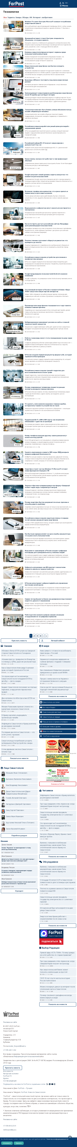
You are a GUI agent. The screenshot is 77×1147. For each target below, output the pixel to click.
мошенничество (14, 331)
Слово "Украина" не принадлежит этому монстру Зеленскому (16, 848)
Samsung (17, 102)
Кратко (6, 1078)
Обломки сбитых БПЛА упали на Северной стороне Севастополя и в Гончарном (18, 652)
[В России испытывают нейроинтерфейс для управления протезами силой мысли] (13, 583)
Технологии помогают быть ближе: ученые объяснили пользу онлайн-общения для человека (48, 110)
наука (18, 135)
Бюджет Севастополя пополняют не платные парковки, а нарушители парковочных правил (19, 689)
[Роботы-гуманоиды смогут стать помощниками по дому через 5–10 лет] (13, 338)
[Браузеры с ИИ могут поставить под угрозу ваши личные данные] (13, 80)
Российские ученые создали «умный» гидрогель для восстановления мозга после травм (44, 371)
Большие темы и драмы (52, 726)
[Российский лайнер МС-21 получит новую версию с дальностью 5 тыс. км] (13, 143)
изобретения (47, 17)
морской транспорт (12, 495)
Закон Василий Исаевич (15, 829)
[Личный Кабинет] (60, 3)
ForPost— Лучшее (25, 1088)
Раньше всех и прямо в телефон (55, 722)
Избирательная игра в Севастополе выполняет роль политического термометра (19, 882)
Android (17, 283)
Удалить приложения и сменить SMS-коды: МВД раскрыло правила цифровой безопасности (47, 453)
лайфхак (17, 75)
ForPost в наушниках (51, 736)
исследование (15, 119)
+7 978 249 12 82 (9, 1050)
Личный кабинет (58, 641)
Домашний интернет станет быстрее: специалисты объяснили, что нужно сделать (44, 39)
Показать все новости (19, 758)
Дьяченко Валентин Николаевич (18, 779)
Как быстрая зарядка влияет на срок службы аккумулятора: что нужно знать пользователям (48, 535)
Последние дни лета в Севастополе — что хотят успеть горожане (18, 733)
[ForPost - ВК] (50, 1084)
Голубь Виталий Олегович (16, 798)
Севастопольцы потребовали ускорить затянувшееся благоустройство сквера (17, 742)
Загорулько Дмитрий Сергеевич (18, 804)
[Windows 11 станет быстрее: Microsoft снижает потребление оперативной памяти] (13, 22)
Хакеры (18, 17)
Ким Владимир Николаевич (16, 785)
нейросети (16, 217)
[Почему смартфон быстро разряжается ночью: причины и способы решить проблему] (13, 503)
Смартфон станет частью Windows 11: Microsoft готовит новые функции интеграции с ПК (46, 470)
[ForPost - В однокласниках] (55, 1084)
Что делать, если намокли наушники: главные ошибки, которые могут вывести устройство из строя (45, 405)
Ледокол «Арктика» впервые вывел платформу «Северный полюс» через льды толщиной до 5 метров (47, 486)
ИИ (30, 17)
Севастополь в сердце (51, 717)
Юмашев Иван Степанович (16, 773)
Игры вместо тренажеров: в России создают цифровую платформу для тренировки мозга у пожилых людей (46, 551)
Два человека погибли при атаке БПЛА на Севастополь (18, 699)
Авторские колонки (10, 1073)
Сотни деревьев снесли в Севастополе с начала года (17, 750)
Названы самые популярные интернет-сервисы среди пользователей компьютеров (45, 53)
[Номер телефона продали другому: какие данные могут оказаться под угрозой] (13, 436)
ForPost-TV (7, 1076)
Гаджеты (11, 17)
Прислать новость (19, 641)
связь (18, 445)
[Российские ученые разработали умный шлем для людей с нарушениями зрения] (13, 127)
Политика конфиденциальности (57, 1139)
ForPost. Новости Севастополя (33, 1092)
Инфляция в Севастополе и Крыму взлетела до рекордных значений (19, 725)
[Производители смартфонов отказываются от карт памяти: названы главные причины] (13, 306)
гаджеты (17, 413)
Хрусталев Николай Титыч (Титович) (20, 822)
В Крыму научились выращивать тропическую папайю (14, 716)
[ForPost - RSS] (47, 1084)
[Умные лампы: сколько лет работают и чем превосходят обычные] (13, 159)
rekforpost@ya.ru (9, 1130)
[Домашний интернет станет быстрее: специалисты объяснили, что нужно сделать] (13, 39)
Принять (19, 1143)
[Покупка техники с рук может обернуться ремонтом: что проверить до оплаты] (13, 241)
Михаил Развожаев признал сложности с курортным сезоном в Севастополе (18, 708)
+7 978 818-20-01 (9, 1126)
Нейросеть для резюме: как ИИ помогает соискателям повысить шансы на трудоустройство (45, 568)
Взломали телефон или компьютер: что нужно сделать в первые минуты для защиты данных (46, 192)
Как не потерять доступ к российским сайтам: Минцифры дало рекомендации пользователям (46, 225)
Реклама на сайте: (10, 1119)
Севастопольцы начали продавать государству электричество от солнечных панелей (56, 814)
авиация (17, 152)
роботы (17, 347)
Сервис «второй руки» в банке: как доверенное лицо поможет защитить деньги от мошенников (48, 600)
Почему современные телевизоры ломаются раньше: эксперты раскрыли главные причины (45, 388)
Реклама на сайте (10, 1022)
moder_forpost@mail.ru (17, 1046)
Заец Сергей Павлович (15, 810)
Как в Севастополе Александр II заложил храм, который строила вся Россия (18, 669)
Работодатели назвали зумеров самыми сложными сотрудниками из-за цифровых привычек (44, 616)
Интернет (37, 17)
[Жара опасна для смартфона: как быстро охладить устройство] (13, 66)
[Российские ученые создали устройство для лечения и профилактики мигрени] (13, 258)
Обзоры (25, 17)
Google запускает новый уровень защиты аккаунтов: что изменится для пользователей (46, 175)
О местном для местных (52, 712)
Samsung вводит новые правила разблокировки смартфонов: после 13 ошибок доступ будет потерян (48, 94)
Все (5, 17)
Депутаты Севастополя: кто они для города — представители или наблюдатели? (18, 860)
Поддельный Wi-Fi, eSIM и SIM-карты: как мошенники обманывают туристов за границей (44, 420)
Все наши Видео (49, 707)
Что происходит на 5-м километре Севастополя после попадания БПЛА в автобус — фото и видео (17, 678)
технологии (16, 560)
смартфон (16, 315)
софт (18, 89)
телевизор (16, 396)
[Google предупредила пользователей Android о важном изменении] (13, 274)
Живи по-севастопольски (52, 731)
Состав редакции (10, 1081)
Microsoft (17, 29)
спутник (17, 299)
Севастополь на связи (51, 702)
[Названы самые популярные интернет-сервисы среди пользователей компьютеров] (13, 53)
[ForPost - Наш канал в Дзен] (56, 1084)
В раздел (19, 891)
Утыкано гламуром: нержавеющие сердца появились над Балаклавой (17, 871)
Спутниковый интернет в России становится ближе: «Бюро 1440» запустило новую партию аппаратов (47, 290)
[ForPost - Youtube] (52, 1084)
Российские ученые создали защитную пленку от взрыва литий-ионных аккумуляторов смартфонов (46, 519)
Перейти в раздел (19, 835)
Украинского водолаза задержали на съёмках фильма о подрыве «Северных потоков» (55, 661)
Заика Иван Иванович (15, 816)
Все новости (8, 1071)
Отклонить (7, 1143)
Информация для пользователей (26, 1056)
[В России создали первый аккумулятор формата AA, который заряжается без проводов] (13, 355)
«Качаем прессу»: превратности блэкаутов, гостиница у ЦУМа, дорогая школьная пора (19, 660)
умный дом (16, 168)
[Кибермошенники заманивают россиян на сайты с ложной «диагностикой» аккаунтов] (13, 323)
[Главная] (16, 3)
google (17, 184)
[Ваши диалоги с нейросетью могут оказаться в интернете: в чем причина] (13, 208)
